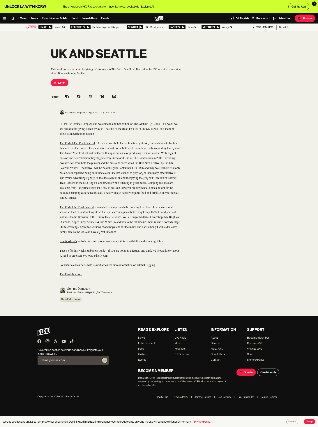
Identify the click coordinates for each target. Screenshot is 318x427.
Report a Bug (161, 397)
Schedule (284, 27)
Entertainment (146, 343)
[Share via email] (114, 97)
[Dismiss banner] (314, 3)
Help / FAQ (217, 348)
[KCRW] (44, 334)
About (214, 337)
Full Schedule (182, 354)
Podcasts (262, 18)
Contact (215, 359)
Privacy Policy (179, 397)
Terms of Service (201, 397)
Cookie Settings (269, 397)
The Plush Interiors (71, 274)
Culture (142, 354)
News (34, 18)
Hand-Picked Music (70, 299)
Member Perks (255, 359)
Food (75, 18)
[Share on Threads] (90, 96)
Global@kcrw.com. (96, 255)
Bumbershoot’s (68, 241)
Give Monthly (268, 372)
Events (105, 18)
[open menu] (5, 18)
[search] (14, 18)
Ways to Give (254, 348)
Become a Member (258, 337)
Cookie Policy (222, 397)
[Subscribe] (104, 360)
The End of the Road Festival (77, 207)
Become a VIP (255, 343)
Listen (61, 82)
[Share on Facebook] (79, 96)
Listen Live (284, 18)
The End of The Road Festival (77, 143)
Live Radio (180, 337)
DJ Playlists (242, 18)
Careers (215, 343)
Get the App (299, 6)
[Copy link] (67, 97)
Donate (307, 18)
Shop (250, 354)
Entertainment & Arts (54, 18)
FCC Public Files (244, 397)
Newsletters (89, 18)
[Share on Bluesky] (102, 96)
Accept (309, 421)
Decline (292, 421)
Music (23, 18)
